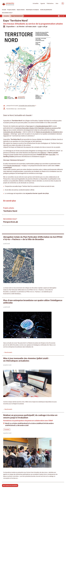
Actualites (6, 16)
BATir (25, 165)
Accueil (4, 9)
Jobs (57, 3)
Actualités (35, 3)
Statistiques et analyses (32, 9)
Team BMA (52, 154)
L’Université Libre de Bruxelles (12, 132)
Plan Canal (29, 126)
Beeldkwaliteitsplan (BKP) (44, 126)
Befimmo (43, 152)
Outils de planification (46, 9)
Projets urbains (11, 9)
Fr (58, 15)
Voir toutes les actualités (10, 485)
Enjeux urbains (21, 9)
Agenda (42, 3)
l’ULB (42, 156)
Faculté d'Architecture (13, 165)
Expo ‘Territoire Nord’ (17, 16)
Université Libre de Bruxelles (27, 105)
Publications (50, 3)
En (63, 15)
